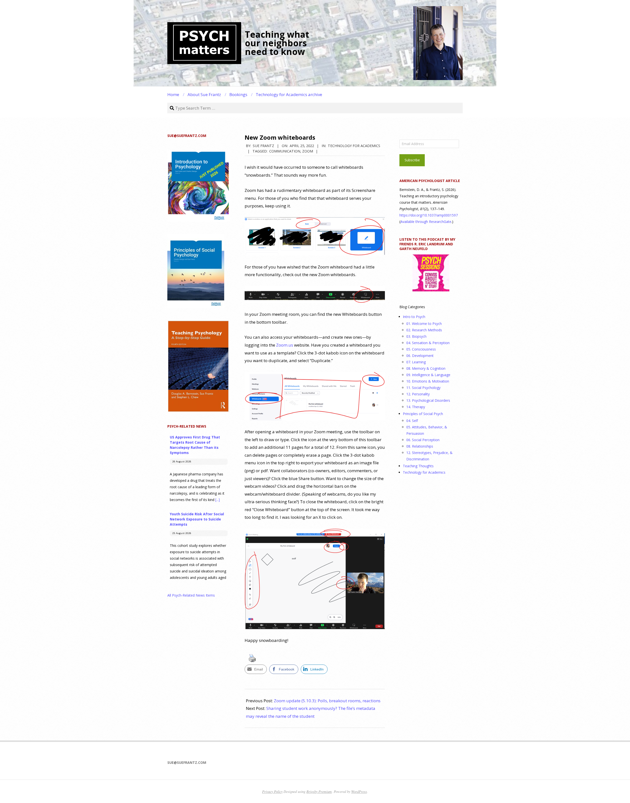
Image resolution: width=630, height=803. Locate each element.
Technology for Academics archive (289, 94)
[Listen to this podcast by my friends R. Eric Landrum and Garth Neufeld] (430, 272)
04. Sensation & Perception (428, 342)
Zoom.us (284, 345)
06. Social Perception (423, 439)
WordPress (359, 791)
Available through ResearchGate (425, 221)
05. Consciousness (421, 349)
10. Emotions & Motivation (427, 381)
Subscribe (412, 160)
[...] (217, 499)
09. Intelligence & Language (428, 374)
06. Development (420, 355)
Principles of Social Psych (423, 413)
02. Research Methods (424, 330)
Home (173, 94)
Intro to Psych (414, 316)
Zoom (307, 151)
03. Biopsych (416, 336)
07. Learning (416, 362)
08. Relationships (419, 446)
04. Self (412, 420)
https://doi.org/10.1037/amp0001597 (428, 215)
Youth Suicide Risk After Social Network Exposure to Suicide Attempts (197, 519)
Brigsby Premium (319, 791)
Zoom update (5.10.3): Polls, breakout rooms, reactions (327, 700)
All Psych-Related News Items (191, 595)
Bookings (238, 94)
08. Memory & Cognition (425, 368)
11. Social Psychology (423, 387)
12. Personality (418, 394)
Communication (284, 151)
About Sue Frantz (204, 94)
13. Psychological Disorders (428, 400)
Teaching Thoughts (418, 466)
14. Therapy (415, 406)
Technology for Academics (354, 145)
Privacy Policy (272, 791)
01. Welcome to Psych (424, 323)
